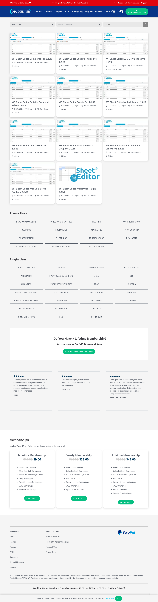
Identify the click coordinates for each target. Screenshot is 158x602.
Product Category (65, 24)
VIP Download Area (53, 537)
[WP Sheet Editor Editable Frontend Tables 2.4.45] (32, 87)
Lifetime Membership (126, 455)
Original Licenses (17, 562)
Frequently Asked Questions (57, 542)
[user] (121, 11)
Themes (13, 542)
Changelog (14, 557)
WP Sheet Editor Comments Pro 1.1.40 (32, 59)
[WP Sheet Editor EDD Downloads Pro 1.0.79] (125, 44)
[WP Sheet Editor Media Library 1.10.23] (125, 87)
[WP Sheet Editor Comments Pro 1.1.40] (32, 44)
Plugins (30, 62)
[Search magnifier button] (145, 24)
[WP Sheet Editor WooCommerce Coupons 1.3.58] (78, 130)
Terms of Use (51, 547)
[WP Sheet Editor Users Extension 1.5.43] (32, 130)
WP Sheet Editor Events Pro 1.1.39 (77, 102)
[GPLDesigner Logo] (21, 11)
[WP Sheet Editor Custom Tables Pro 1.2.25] (78, 44)
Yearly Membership (79, 455)
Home (12, 537)
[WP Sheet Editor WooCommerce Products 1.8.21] (32, 173)
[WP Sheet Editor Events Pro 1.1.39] (78, 87)
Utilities (16, 66)
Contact (13, 567)
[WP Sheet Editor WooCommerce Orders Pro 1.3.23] (125, 130)
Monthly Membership (32, 455)
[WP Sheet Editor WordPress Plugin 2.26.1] (78, 173)
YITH (12, 552)
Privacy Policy (51, 552)
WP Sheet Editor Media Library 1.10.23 (126, 102)
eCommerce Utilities (115, 69)
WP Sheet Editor (43, 62)
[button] (32, 498)
